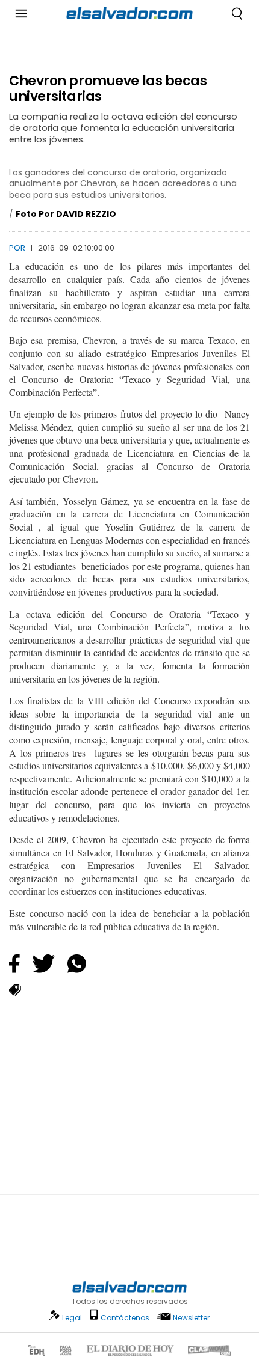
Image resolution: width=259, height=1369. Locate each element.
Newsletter (191, 1318)
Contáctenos (125, 1318)
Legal (72, 1318)
